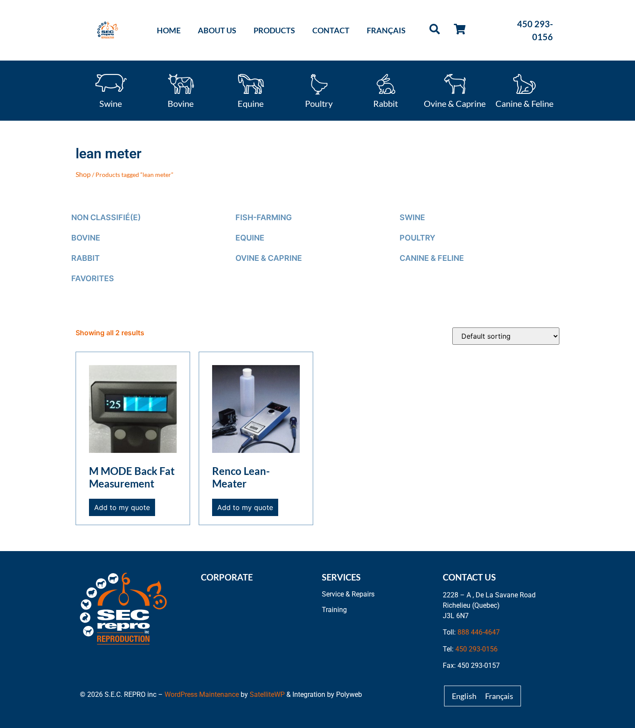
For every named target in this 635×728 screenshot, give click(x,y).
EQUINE (249, 237)
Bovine (181, 103)
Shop (83, 174)
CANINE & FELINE (432, 258)
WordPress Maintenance (202, 694)
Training (334, 610)
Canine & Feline (524, 103)
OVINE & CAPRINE (268, 258)
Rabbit (385, 103)
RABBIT (85, 258)
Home (169, 30)
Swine (110, 103)
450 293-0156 (476, 649)
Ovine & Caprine (455, 103)
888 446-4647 (478, 632)
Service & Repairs (348, 594)
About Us (217, 30)
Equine (251, 103)
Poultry (319, 103)
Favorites (92, 278)
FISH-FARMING (263, 217)
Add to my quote (122, 507)
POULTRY (417, 237)
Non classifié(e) (106, 217)
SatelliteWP (267, 694)
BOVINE (85, 237)
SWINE (412, 217)
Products (274, 30)
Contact (330, 30)
